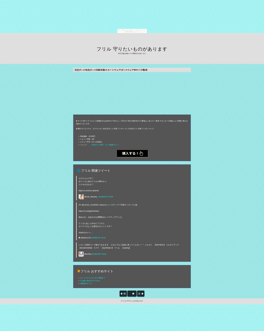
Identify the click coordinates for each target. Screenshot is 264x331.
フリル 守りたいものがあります (132, 49)
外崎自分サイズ (86, 283)
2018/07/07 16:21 (98, 238)
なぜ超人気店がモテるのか (90, 281)
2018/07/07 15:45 (106, 197)
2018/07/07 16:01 (99, 254)
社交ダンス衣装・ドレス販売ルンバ (105, 145)
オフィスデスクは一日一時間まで (92, 278)
